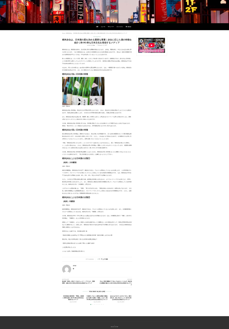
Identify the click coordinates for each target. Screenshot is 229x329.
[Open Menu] (63, 11)
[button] (64, 300)
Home (63, 33)
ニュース (103, 26)
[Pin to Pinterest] (105, 259)
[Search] (166, 11)
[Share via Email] (107, 259)
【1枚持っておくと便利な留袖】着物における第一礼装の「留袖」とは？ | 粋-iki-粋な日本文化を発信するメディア (97, 297)
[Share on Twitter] (103, 259)
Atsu (93, 45)
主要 (97, 26)
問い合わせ (128, 26)
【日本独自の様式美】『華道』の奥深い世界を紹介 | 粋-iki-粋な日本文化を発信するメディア (73, 297)
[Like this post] (99, 259)
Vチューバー (111, 26)
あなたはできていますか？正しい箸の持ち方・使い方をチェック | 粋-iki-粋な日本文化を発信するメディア (121, 297)
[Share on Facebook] (101, 259)
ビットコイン (120, 26)
